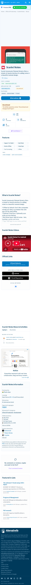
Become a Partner (6, 572)
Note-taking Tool (6, 88)
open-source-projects (17, 154)
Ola (13, 541)
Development (17, 412)
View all (4, 437)
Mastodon (17, 555)
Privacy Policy (5, 566)
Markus (18, 541)
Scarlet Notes (19, 337)
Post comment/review (15, 468)
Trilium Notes (8, 433)
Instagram (9, 557)
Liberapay (3, 560)
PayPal (10, 560)
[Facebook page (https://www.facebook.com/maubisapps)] (15, 286)
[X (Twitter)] (5, 578)
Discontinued (6, 105)
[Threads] (14, 578)
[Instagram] (17, 578)
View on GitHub (6, 425)
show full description (15, 224)
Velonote (15, 339)
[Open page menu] (29, 2)
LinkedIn (16, 557)
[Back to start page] (2, 2)
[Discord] (2, 578)
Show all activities (10, 342)
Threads (3, 557)
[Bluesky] (11, 578)
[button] (4, 78)
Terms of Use (4, 564)
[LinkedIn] (20, 578)
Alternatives (14, 98)
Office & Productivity (7, 412)
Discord (21, 553)
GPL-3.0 (14, 83)
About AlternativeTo (6, 570)
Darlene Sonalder (11, 491)
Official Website (15, 263)
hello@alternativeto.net (7, 553)
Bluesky (23, 555)
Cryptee (6, 435)
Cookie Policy (4, 568)
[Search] (25, 2)
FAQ (2, 562)
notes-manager (6, 154)
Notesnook (7, 430)
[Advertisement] (15, 29)
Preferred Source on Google (9, 574)
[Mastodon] (8, 578)
